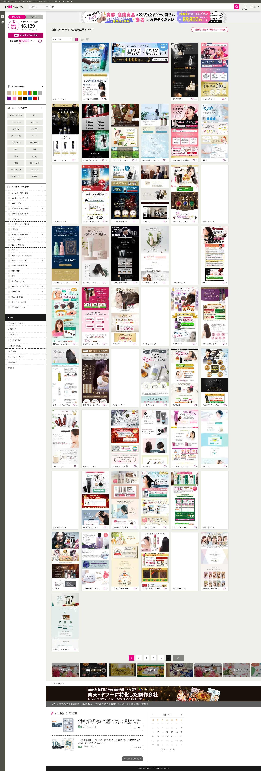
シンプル (34, 129)
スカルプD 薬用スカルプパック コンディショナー (121, 221)
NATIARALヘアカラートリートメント (181, 221)
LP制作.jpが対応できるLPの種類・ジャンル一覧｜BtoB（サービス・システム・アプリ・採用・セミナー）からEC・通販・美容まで (110, 722)
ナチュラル (34, 170)
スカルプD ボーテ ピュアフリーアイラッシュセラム (211, 99)
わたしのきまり (148, 405)
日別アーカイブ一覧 (167, 750)
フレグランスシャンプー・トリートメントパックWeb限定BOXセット (62, 283)
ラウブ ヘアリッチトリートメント (92, 283)
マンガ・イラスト (16, 115)
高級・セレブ (34, 163)
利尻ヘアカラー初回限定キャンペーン (181, 527)
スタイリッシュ (16, 177)
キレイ (34, 136)
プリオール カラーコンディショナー (92, 344)
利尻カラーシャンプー (61, 344)
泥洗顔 (205, 160)
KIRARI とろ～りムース (151, 589)
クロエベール (177, 344)
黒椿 (204, 283)
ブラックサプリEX (149, 527)
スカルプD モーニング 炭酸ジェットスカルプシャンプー (92, 221)
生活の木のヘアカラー (61, 650)
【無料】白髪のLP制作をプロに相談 (209, 30)
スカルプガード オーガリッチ (121, 589)
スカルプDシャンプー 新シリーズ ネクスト (92, 160)
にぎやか (16, 129)
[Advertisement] (26, 63)
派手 (34, 149)
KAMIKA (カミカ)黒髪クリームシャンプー (121, 466)
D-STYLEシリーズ (59, 160)
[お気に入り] (87, 39)
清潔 (16, 156)
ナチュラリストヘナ (120, 160)
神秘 (16, 163)
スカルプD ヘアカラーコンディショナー (121, 283)
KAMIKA (146, 466)
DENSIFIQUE (177, 99)
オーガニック (16, 170)
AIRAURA (116, 344)
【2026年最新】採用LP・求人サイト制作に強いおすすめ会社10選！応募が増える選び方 (109, 741)
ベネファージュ (58, 466)
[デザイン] (77, 39)
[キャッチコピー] (82, 39)
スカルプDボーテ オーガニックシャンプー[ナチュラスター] (151, 160)
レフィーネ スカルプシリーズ (62, 405)
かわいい (34, 122)
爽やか (34, 156)
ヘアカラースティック (181, 466)
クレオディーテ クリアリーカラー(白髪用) (211, 589)
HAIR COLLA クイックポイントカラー (121, 527)
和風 (34, 115)
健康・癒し (34, 143)
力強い (16, 149)
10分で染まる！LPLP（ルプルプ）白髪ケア (92, 99)
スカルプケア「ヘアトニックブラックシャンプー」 (211, 405)
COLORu (206, 466)
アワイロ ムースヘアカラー (92, 405)
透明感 (34, 177)
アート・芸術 (16, 136)
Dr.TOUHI (176, 405)
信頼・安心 (16, 143)
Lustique (56, 589)
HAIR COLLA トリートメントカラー (211, 344)
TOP (53, 684)
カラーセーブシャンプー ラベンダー (92, 589)
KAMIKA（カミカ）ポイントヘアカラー (92, 527)
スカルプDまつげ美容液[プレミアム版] (181, 160)
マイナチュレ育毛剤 (150, 283)
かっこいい (16, 122)
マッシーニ (147, 221)
